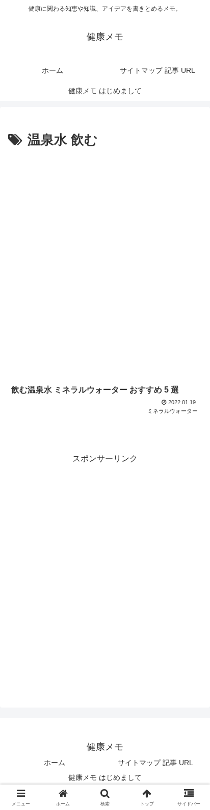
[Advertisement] (105, 262)
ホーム (54, 763)
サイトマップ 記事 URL (155, 763)
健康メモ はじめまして (105, 777)
